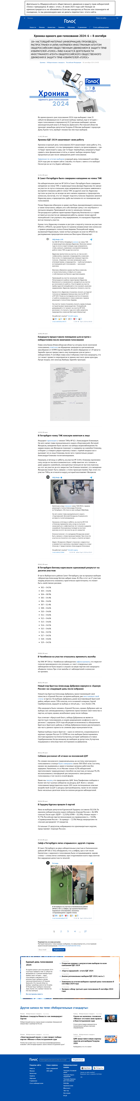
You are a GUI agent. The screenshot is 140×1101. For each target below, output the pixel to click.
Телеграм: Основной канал (69, 1071)
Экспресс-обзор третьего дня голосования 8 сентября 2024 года (87, 990)
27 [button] (85, 931)
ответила (54, 347)
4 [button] (75, 931)
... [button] (80, 931)
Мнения (42, 27)
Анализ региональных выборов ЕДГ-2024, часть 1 (83, 976)
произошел (52, 440)
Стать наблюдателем (101, 27)
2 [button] (61, 931)
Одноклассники (68, 1086)
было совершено (65, 763)
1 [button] (54, 931)
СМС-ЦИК (49, 1071)
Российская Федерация (73, 62)
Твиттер (66, 1090)
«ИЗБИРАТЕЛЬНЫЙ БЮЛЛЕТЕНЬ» (69, 946)
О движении (82, 27)
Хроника (42, 62)
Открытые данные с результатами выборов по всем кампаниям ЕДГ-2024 (84, 964)
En (117, 18)
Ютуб (65, 1095)
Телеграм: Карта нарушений (68, 1075)
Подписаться (59, 950)
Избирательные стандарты (56, 62)
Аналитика (51, 27)
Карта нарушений (52, 1068)
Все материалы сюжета (34, 994)
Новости (33, 27)
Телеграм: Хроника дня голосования (69, 1080)
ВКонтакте (66, 1088)
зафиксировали (83, 661)
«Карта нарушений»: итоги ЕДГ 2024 (77, 971)
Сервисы (61, 27)
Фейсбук (66, 1083)
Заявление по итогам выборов (51, 159)
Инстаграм (66, 1093)
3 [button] (68, 931)
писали (49, 780)
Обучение (71, 27)
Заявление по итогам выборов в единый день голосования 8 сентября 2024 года (88, 982)
